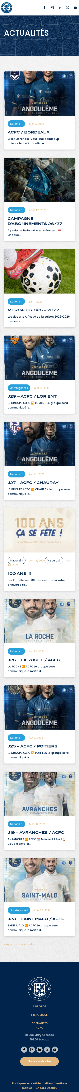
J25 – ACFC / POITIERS (33, 746)
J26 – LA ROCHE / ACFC (34, 660)
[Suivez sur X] (67, 8)
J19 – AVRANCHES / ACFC (36, 833)
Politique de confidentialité (31, 1083)
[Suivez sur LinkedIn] (60, 8)
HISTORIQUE (39, 1015)
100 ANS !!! (19, 574)
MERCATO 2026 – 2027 (33, 310)
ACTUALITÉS (39, 1023)
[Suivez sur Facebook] (44, 8)
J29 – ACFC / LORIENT (32, 396)
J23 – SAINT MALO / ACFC (36, 919)
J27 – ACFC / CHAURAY (33, 483)
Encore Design (46, 1087)
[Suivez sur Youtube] (75, 8)
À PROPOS (39, 1006)
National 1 (16, 123)
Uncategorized (19, 388)
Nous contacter (39, 1061)
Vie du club (54, 560)
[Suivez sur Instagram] (52, 8)
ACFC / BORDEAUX (28, 132)
